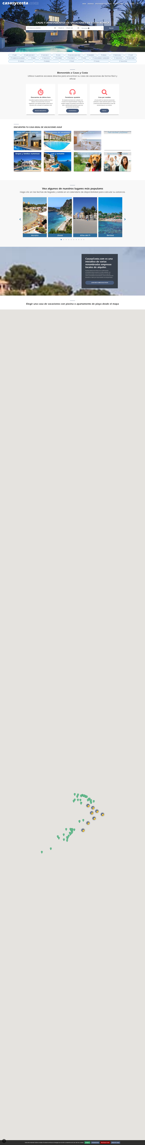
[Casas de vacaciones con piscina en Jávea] (21, 3)
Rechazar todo (105, 1142)
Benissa (104, 55)
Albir (15, 55)
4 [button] (69, 239)
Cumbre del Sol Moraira (18, 58)
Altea (58, 55)
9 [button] (81, 239)
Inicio (84, 4)
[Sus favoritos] (141, 4)
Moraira (47, 61)
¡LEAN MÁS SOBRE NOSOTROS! (99, 282)
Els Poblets (72, 58)
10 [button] (84, 239)
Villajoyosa (123, 61)
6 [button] (74, 239)
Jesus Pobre (131, 58)
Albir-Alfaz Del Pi (29, 55)
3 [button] (66, 239)
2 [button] (64, 239)
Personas (85, 28)
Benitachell (118, 55)
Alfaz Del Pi (46, 55)
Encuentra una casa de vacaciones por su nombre (41, 31)
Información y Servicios (103, 4)
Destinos (91, 4)
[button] (20, 219)
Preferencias (95, 1142)
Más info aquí (115, 1142)
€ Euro (132, 4)
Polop (72, 61)
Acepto (87, 1142)
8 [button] (79, 239)
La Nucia (21, 61)
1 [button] (61, 239)
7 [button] (76, 239)
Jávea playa (118, 58)
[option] (34, 217)
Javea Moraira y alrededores (101, 58)
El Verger (59, 58)
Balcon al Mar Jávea (74, 55)
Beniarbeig (91, 55)
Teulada (97, 61)
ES (127, 4)
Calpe (131, 55)
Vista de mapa (118, 4)
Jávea (84, 58)
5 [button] (71, 239)
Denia (33, 58)
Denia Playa (47, 58)
